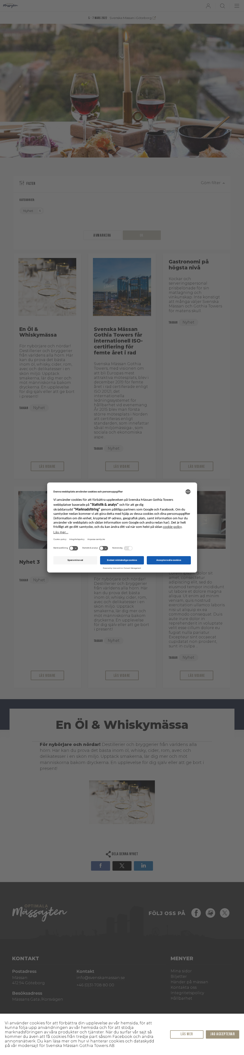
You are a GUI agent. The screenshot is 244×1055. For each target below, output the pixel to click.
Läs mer (187, 1034)
